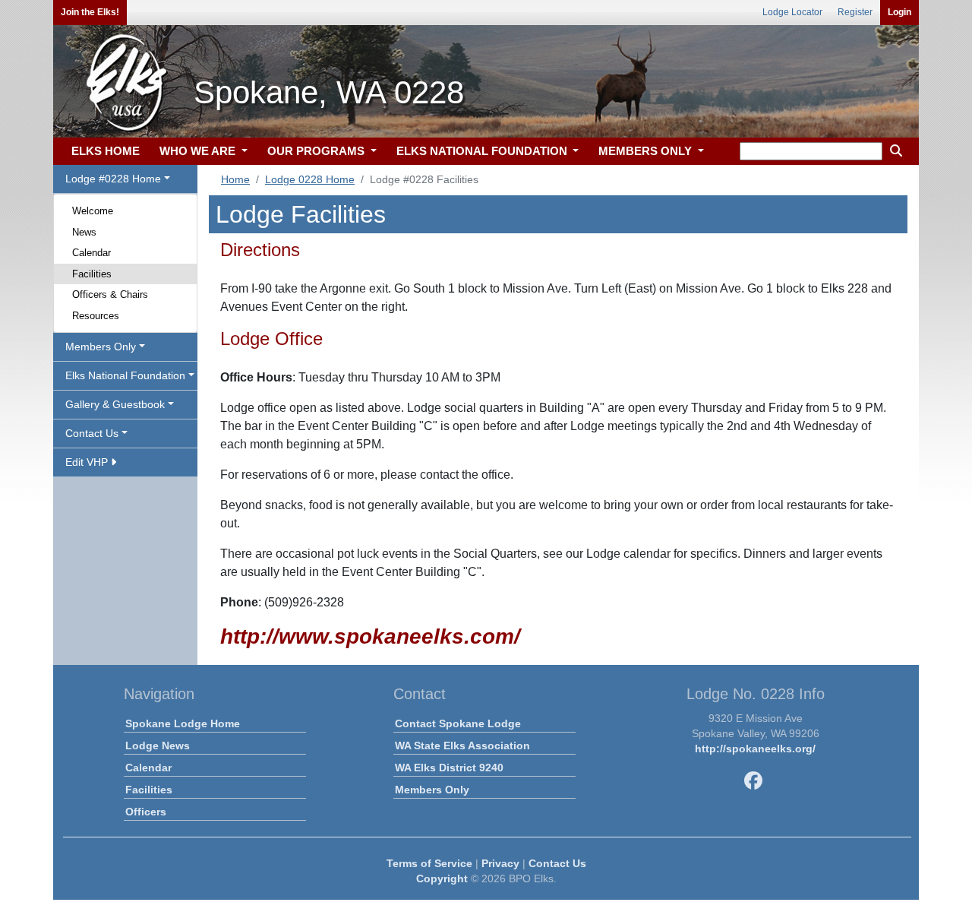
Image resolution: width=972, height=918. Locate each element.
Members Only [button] (100, 346)
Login (899, 12)
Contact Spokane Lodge (458, 723)
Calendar (91, 252)
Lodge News (157, 745)
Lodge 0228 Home (310, 179)
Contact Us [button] (91, 433)
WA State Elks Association (462, 745)
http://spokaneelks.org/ (755, 748)
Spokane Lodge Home (182, 723)
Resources (95, 315)
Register (855, 12)
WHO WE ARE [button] (198, 150)
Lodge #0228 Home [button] (113, 179)
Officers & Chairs (110, 294)
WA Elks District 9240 (449, 767)
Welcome (92, 211)
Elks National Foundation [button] (125, 375)
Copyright (442, 878)
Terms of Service (429, 863)
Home (235, 179)
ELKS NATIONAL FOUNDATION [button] (483, 150)
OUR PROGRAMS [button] (317, 150)
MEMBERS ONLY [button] (646, 150)
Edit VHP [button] (88, 462)
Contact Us (557, 863)
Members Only (432, 789)
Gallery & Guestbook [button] (115, 404)
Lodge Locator (792, 12)
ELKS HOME (105, 150)
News (84, 232)
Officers (145, 812)
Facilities (92, 274)
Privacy (500, 863)
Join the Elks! (90, 12)
